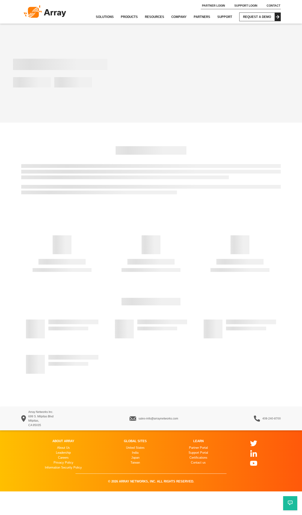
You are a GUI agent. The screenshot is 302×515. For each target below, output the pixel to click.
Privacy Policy (63, 462)
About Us (63, 447)
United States (135, 447)
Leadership (63, 452)
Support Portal (198, 452)
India (135, 452)
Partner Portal (198, 447)
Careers (63, 457)
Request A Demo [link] (262, 18)
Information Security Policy (63, 467)
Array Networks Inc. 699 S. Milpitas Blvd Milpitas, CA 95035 (41, 418)
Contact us (198, 462)
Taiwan (135, 462)
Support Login (246, 6)
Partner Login (214, 6)
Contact (274, 6)
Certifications (198, 457)
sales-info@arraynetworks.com (158, 418)
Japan (135, 457)
